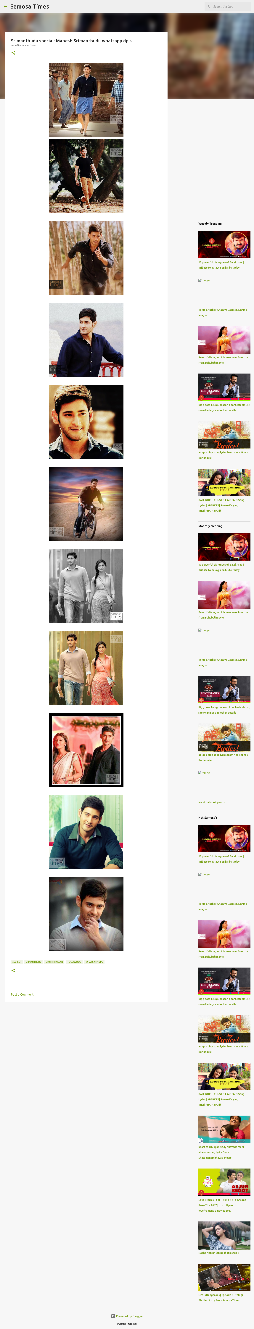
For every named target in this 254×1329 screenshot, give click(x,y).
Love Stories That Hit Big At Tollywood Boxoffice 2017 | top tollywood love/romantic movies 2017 (222, 1205)
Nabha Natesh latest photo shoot (218, 1252)
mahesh (16, 962)
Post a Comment (22, 994)
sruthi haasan (54, 962)
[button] (13, 53)
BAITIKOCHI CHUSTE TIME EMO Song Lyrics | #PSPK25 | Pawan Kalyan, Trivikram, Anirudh (221, 505)
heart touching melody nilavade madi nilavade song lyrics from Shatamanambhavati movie (221, 1152)
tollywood (74, 962)
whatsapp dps (94, 962)
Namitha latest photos (212, 802)
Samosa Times (29, 6)
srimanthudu (33, 962)
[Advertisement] (86, 1034)
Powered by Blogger (129, 1316)
